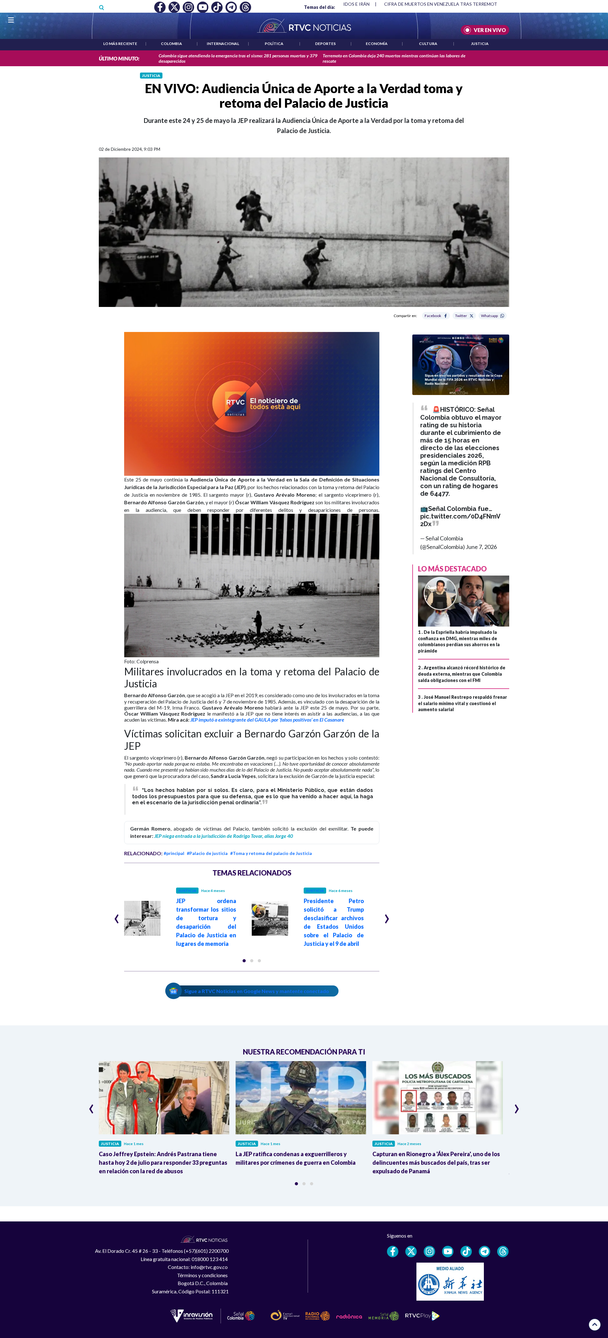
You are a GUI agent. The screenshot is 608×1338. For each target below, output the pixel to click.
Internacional (223, 43)
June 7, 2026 (481, 546)
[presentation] (116, 916)
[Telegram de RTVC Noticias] (484, 1251)
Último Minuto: (119, 58)
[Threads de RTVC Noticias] (503, 1251)
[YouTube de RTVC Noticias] (447, 1251)
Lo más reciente (120, 43)
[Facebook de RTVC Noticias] (392, 1251)
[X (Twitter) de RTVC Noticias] (411, 1251)
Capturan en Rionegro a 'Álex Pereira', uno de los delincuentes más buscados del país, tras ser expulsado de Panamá (436, 1162)
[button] (251, 403)
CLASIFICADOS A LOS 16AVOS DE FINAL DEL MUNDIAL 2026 (444, 4)
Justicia (480, 43)
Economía (377, 43)
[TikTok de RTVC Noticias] (466, 1251)
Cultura (428, 43)
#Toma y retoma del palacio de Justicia (271, 853)
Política (274, 43)
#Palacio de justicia (207, 853)
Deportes (325, 43)
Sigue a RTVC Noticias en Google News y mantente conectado (256, 991)
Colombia (171, 43)
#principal (174, 853)
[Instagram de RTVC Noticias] (429, 1251)
